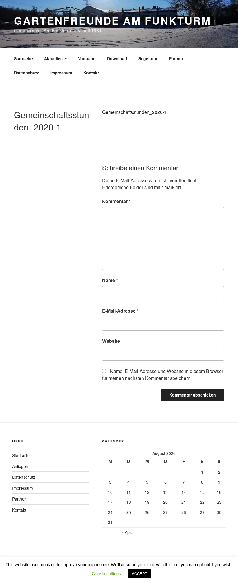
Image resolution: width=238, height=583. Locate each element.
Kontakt (91, 73)
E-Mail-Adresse (120, 310)
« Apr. (126, 532)
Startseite (23, 58)
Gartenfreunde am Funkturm (112, 20)
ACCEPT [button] (139, 573)
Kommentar (116, 201)
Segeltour (148, 58)
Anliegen (20, 466)
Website (111, 341)
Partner (176, 58)
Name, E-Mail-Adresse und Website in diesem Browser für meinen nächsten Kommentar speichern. (162, 374)
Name (110, 280)
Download (117, 58)
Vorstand (87, 58)
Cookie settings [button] (106, 573)
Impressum (61, 73)
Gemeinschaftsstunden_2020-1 (134, 112)
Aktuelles (53, 58)
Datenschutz (26, 73)
